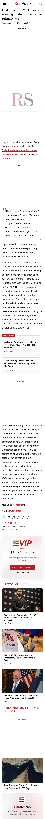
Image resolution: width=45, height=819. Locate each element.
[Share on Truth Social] (9, 517)
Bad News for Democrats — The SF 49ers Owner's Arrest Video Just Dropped (20, 617)
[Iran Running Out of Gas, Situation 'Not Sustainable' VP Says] (22, 770)
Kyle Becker (8, 623)
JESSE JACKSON (19, 527)
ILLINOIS (5, 527)
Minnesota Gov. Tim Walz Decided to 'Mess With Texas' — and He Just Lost (21, 696)
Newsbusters (15, 511)
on (35, 425)
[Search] (40, 3)
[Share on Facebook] (14, 517)
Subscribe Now (22, 573)
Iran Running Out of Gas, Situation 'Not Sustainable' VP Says (22, 787)
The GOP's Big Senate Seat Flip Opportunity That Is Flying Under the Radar (20, 657)
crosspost (18, 505)
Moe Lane (6, 23)
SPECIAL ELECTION (10, 530)
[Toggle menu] (4, 3)
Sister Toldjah (9, 663)
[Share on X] (4, 517)
